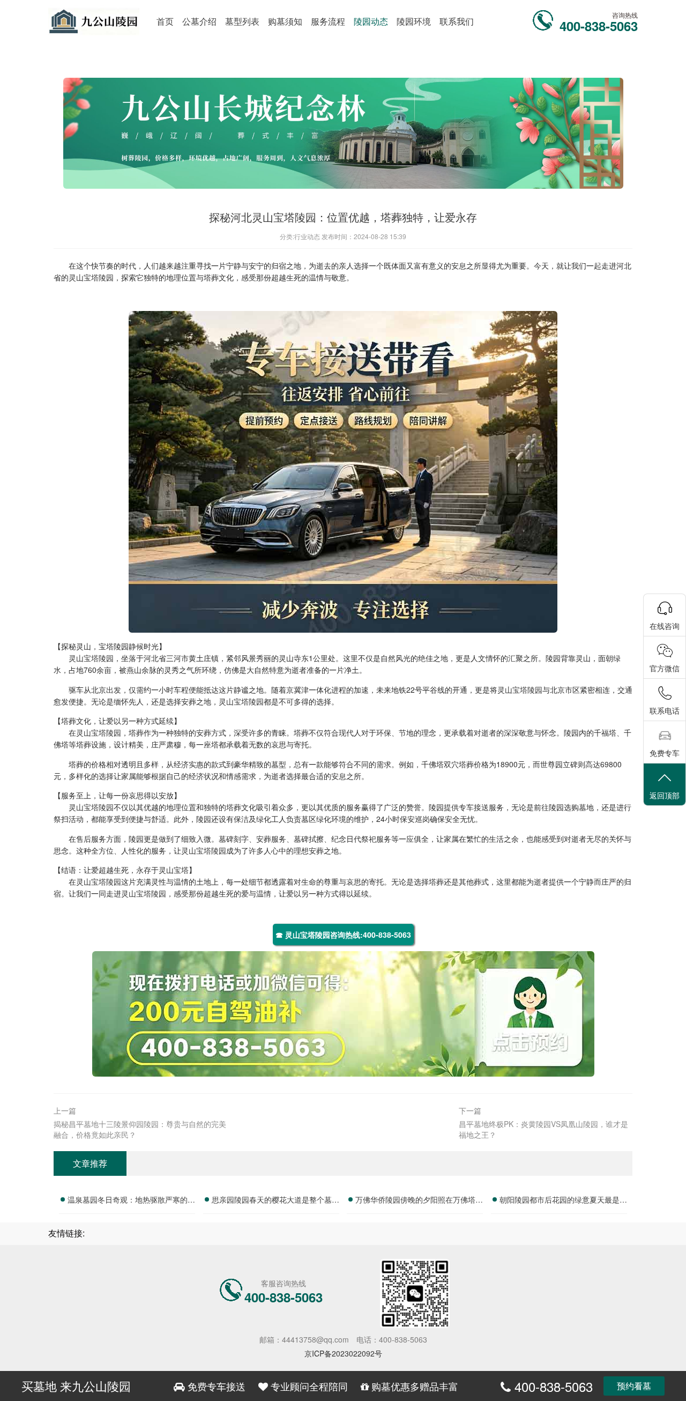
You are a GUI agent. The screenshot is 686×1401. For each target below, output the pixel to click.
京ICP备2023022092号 (343, 1353)
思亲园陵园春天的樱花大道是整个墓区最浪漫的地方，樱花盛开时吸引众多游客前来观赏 (275, 1201)
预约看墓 (634, 1386)
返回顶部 (665, 795)
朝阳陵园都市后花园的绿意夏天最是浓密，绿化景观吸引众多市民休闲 (563, 1201)
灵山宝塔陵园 (91, 277)
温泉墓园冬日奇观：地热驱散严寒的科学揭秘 (131, 1201)
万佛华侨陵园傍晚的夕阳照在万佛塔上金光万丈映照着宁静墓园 (419, 1201)
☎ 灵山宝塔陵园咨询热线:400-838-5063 (343, 934)
